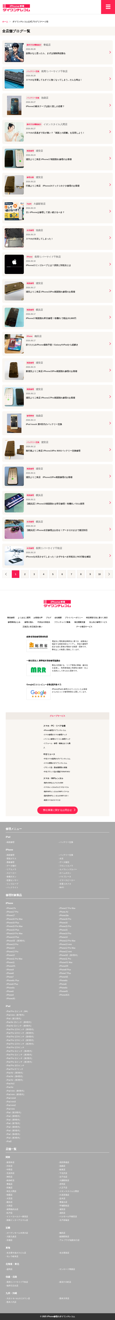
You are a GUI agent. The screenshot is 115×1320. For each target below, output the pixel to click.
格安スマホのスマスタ (52, 800)
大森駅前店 (64, 1180)
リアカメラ (11, 869)
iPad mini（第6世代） (16, 1091)
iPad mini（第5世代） (16, 1094)
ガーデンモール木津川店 (17, 1233)
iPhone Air (63, 912)
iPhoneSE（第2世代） (69, 955)
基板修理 (10, 862)
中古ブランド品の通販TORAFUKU (57, 772)
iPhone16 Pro (65, 919)
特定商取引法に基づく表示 (97, 618)
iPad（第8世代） (14, 1120)
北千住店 (63, 1177)
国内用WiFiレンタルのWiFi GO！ (56, 796)
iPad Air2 (10, 1083)
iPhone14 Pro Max (15, 933)
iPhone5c (63, 988)
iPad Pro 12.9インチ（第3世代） (21, 1040)
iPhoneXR (63, 966)
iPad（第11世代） (14, 1018)
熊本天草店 (64, 1298)
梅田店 (62, 1233)
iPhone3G (11, 998)
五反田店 (10, 1173)
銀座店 (62, 1169)
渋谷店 (9, 1166)
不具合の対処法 (43, 622)
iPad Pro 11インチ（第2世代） (20, 1058)
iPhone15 (63, 930)
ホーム (5, 21)
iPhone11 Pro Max (14, 959)
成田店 (62, 1213)
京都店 (9, 1240)
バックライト (12, 887)
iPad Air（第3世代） (15, 1080)
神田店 (9, 1177)
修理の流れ (28, 622)
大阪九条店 (11, 1236)
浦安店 (62, 1209)
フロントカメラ (66, 866)
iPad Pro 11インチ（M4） (18, 1011)
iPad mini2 (11, 1105)
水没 (61, 858)
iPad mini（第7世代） (16, 1015)
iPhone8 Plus (65, 970)
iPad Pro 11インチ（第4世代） (20, 1051)
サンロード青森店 (67, 1269)
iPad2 (9, 1141)
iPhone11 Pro (65, 959)
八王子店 (63, 1187)
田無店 (9, 1187)
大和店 (9, 1206)
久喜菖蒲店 (64, 1195)
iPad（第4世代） (14, 1134)
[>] (109, 574)
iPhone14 (63, 937)
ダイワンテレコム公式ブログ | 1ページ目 (30, 21)
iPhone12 (11, 955)
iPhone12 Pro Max (67, 948)
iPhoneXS (11, 966)
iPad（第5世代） (14, 1130)
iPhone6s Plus (13, 980)
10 (99, 574)
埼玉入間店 (11, 1191)
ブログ (48, 618)
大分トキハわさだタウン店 (18, 1298)
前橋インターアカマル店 (17, 1220)
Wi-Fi (61, 887)
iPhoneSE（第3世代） (16, 941)
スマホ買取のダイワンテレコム (55, 763)
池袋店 (62, 1166)
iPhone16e (64, 915)
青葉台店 (63, 1202)
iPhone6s (63, 980)
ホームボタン (65, 873)
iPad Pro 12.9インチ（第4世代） (21, 1036)
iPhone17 (11, 915)
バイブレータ (65, 876)
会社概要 (58, 618)
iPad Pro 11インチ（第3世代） (20, 1055)
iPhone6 (62, 984)
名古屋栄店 (64, 1253)
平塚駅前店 (64, 1206)
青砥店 (9, 1184)
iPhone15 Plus (13, 930)
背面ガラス (11, 858)
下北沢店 (63, 1173)
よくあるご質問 (24, 618)
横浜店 (9, 1202)
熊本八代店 (11, 1302)
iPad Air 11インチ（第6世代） (19, 1026)
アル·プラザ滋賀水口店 (69, 1240)
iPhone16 (63, 923)
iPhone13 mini (65, 944)
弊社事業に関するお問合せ (57, 810)
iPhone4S (63, 991)
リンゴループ (12, 884)
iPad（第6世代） (14, 1127)
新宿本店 (10, 1162)
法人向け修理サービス (98, 622)
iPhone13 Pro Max (67, 941)
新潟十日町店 (65, 1282)
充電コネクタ (65, 884)
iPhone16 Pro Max (15, 919)
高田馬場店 (64, 1162)
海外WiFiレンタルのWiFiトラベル (56, 791)
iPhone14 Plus (13, 937)
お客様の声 (38, 618)
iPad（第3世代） (14, 1138)
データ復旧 (64, 862)
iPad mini (11, 1109)
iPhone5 (10, 991)
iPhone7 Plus (65, 973)
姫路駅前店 (64, 1236)
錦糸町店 (10, 1180)
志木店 (62, 1198)
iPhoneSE (63, 977)
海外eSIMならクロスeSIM (53, 783)
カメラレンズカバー (68, 869)
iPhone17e (11, 908)
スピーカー (11, 873)
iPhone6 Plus (12, 984)
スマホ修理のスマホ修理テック (55, 734)
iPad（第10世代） (14, 1112)
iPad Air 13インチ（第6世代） (20, 1022)
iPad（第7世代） (14, 1123)
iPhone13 (11, 948)
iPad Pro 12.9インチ (15, 1047)
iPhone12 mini (65, 951)
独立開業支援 (79, 622)
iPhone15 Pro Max (15, 926)
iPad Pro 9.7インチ (15, 1069)
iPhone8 (10, 973)
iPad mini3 (11, 1102)
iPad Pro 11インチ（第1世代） (20, 1062)
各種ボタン (11, 876)
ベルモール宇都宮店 (68, 1216)
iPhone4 (10, 995)
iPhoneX (10, 970)
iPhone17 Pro (12, 912)
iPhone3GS (64, 995)
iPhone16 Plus (13, 923)
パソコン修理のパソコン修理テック (57, 739)
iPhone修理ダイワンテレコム (55, 730)
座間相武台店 (12, 1209)
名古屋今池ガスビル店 (16, 1253)
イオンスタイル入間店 (69, 1191)
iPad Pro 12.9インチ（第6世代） (21, 1029)
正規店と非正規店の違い (32, 627)
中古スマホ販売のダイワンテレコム (57, 759)
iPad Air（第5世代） (15, 1073)
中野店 (9, 1169)
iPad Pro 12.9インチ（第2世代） (21, 1044)
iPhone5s (11, 988)
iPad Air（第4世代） (15, 1076)
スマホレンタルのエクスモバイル (56, 787)
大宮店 (9, 1198)
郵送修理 (11, 618)
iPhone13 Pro (12, 944)
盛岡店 (9, 1269)
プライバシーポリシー (74, 618)
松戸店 (9, 1213)
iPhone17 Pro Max (67, 908)
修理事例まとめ (14, 622)
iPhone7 (10, 977)
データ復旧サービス (84, 627)
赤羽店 (62, 1184)
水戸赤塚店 (64, 1220)
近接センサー (12, 880)
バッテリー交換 (66, 842)
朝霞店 (9, 1195)
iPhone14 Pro (65, 933)
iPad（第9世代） (14, 1116)
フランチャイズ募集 (62, 622)
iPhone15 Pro (65, 926)
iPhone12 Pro (12, 951)
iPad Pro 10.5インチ (15, 1065)
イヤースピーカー (67, 880)
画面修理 (10, 842)
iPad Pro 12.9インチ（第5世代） (21, 1033)
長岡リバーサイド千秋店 (17, 1282)
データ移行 (11, 866)
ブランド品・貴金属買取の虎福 (55, 767)
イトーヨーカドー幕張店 (17, 1216)
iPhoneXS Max (65, 962)
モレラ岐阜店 (12, 1256)
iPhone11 (11, 962)
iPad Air (10, 1087)
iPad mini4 (11, 1098)
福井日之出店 (12, 1285)
